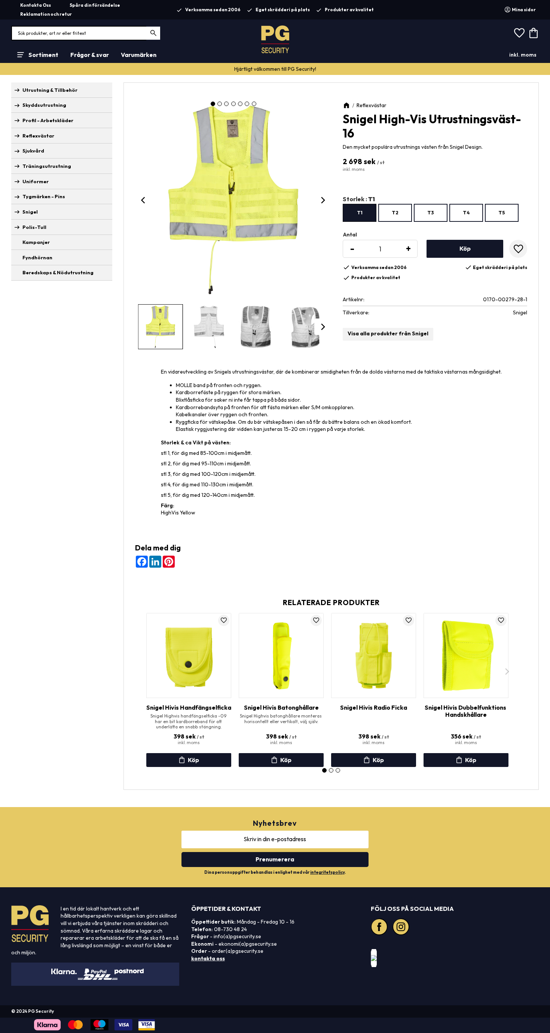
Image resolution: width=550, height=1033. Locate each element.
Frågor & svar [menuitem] (89, 54)
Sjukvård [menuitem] (33, 151)
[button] (519, 33)
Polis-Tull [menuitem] (34, 227)
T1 (360, 212)
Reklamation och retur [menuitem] (46, 14)
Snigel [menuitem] (30, 212)
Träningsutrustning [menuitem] (46, 166)
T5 (501, 212)
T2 (395, 212)
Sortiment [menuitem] (43, 54)
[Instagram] (401, 927)
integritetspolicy (327, 872)
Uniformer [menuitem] (35, 181)
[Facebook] (380, 927)
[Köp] (465, 249)
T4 (466, 212)
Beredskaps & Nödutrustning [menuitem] (58, 272)
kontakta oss (208, 958)
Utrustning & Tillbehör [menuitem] (49, 90)
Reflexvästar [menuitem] (38, 136)
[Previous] (144, 200)
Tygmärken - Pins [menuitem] (43, 196)
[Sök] (153, 33)
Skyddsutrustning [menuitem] (44, 105)
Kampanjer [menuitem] (36, 242)
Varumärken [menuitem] (138, 54)
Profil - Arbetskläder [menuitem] (47, 120)
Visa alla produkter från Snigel (388, 333)
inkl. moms (523, 54)
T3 (430, 212)
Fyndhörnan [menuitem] (37, 257)
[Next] (322, 200)
